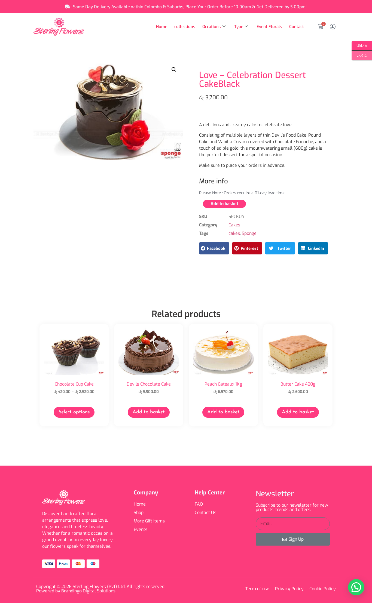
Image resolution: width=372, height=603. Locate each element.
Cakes (234, 225)
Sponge (249, 233)
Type (238, 26)
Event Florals (269, 26)
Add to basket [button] (149, 412)
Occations (211, 26)
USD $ (359, 45)
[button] (174, 70)
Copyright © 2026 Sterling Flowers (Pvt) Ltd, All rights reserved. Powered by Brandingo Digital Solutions (100, 589)
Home (161, 26)
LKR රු (359, 55)
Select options (74, 412)
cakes (234, 233)
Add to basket (224, 204)
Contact (296, 26)
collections (184, 26)
